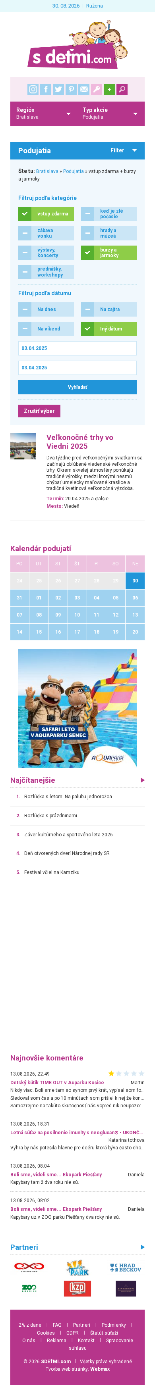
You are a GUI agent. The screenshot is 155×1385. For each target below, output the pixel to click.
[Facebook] (45, 89)
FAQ (57, 1325)
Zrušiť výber (39, 411)
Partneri (81, 1325)
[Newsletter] (83, 89)
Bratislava (47, 171)
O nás (28, 1340)
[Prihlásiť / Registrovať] (96, 89)
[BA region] (77, 708)
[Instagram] (33, 89)
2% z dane (30, 1325)
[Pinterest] (71, 89)
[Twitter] (58, 89)
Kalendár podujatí (40, 548)
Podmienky (114, 1325)
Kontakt (86, 1340)
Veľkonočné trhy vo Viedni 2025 (79, 442)
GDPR (72, 1333)
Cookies (46, 1333)
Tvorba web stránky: (78, 1369)
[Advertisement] (77, 968)
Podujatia (73, 171)
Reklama (56, 1340)
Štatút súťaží (104, 1333)
